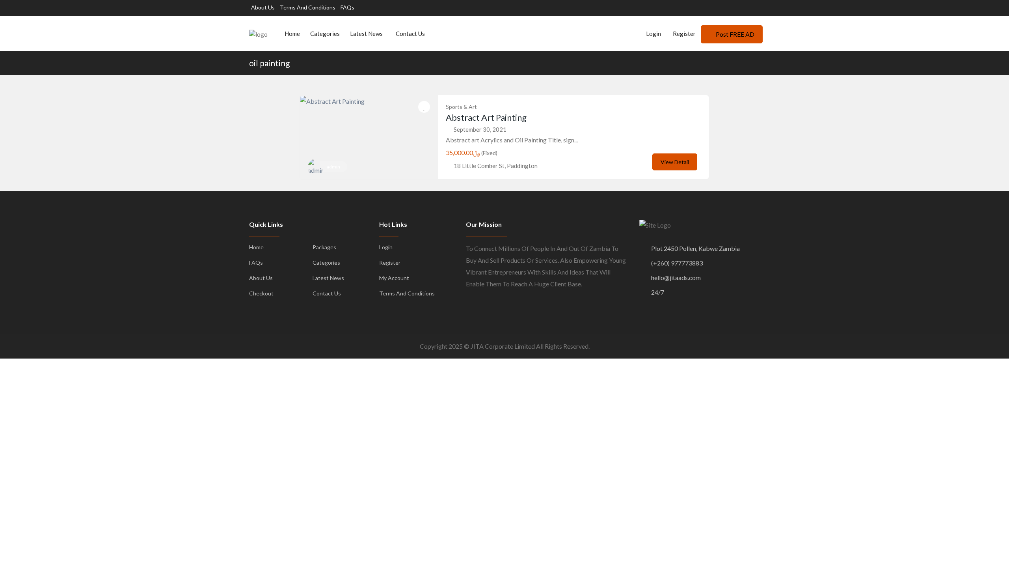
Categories (325, 33)
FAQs (347, 7)
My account (394, 278)
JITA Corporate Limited (503, 346)
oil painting (269, 63)
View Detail (675, 162)
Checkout (261, 293)
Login (653, 33)
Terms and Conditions (307, 7)
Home (292, 33)
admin (333, 167)
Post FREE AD (735, 34)
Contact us (410, 33)
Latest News (366, 33)
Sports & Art (461, 106)
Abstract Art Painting (486, 117)
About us (263, 7)
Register (684, 33)
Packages (324, 247)
